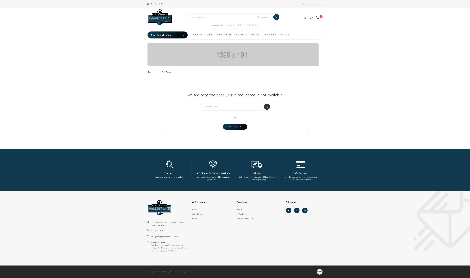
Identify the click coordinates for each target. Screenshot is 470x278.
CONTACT (284, 35)
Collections (242, 25)
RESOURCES (270, 35)
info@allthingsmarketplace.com (164, 237)
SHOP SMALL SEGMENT (248, 35)
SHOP (209, 35)
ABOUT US (198, 35)
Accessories (230, 25)
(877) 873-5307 (157, 231)
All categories (263, 17)
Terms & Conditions (245, 218)
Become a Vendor (308, 4)
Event (194, 210)
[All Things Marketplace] (160, 17)
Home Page (234, 127)
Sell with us (197, 214)
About (239, 210)
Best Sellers (254, 25)
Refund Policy (242, 214)
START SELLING (224, 35)
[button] (317, 18)
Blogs (194, 218)
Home (149, 72)
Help (321, 4)
